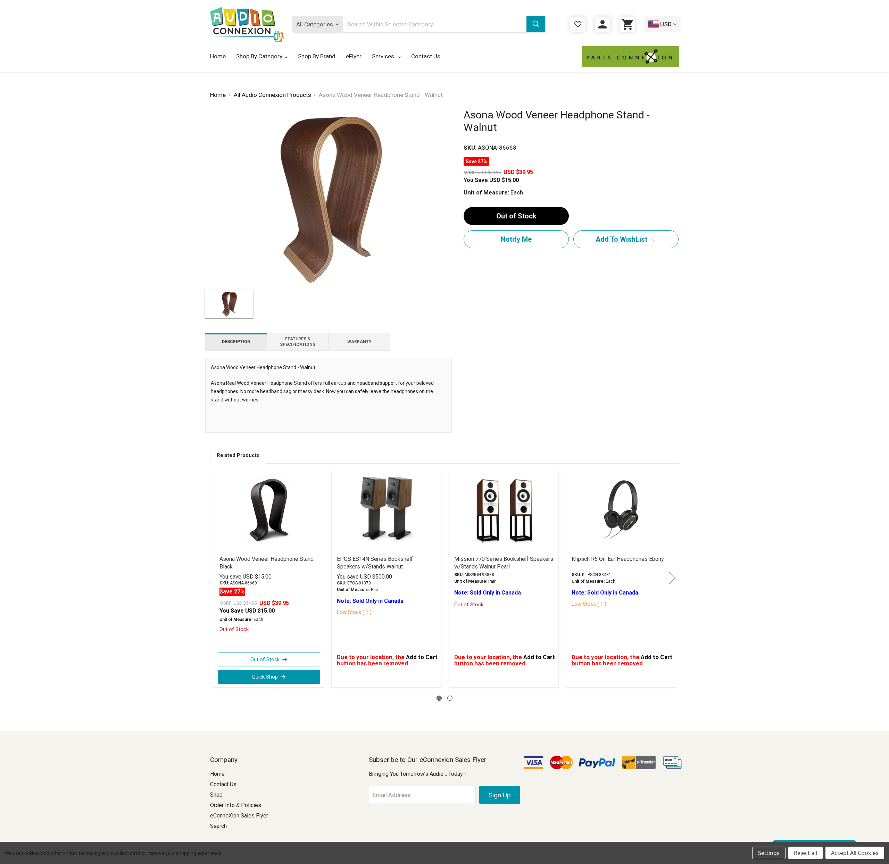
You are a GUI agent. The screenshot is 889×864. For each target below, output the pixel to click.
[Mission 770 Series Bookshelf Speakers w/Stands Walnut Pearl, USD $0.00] (503, 509)
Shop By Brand (316, 56)
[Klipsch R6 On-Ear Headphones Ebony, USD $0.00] (621, 509)
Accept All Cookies (855, 853)
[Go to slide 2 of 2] (449, 698)
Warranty (359, 341)
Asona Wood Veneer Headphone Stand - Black (268, 563)
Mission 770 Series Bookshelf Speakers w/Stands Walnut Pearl (503, 563)
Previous (217, 577)
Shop (216, 794)
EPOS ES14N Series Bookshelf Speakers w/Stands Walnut (375, 563)
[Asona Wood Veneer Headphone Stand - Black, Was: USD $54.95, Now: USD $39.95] (269, 509)
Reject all (805, 853)
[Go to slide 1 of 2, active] (439, 698)
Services (384, 56)
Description (236, 341)
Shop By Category (259, 56)
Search (218, 826)
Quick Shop (265, 677)
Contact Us (425, 56)
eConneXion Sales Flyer (239, 815)
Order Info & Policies (235, 805)
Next (672, 577)
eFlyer (354, 56)
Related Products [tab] (238, 455)
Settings (769, 853)
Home (218, 56)
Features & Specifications (297, 342)
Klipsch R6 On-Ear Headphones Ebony (618, 559)
